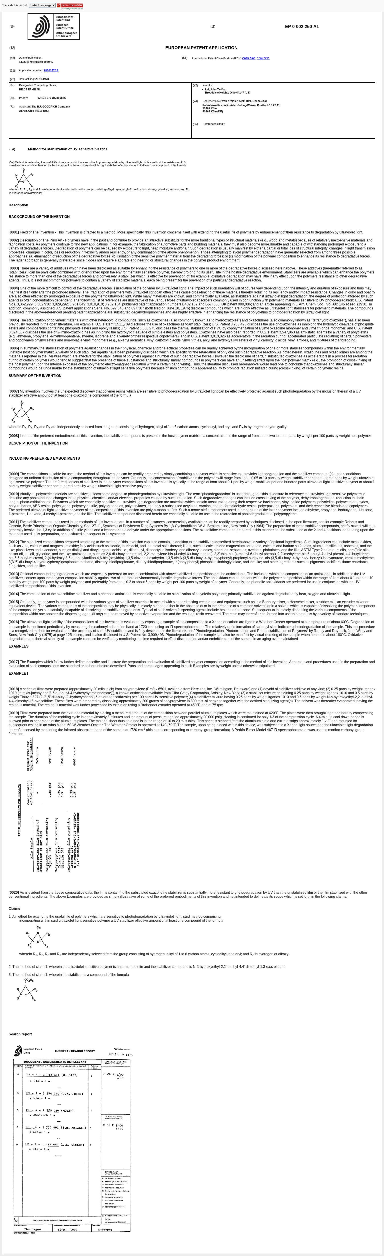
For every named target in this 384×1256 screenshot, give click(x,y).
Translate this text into (15, 5)
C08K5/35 (263, 58)
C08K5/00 (248, 58)
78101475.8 (51, 70)
